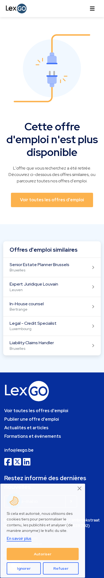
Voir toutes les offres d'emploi (36, 411)
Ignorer (24, 568)
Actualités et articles (26, 428)
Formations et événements (32, 436)
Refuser (61, 568)
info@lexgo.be (19, 450)
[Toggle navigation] (92, 8)
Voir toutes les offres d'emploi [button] (52, 200)
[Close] (80, 488)
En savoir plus (19, 538)
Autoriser (42, 554)
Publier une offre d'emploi (31, 419)
